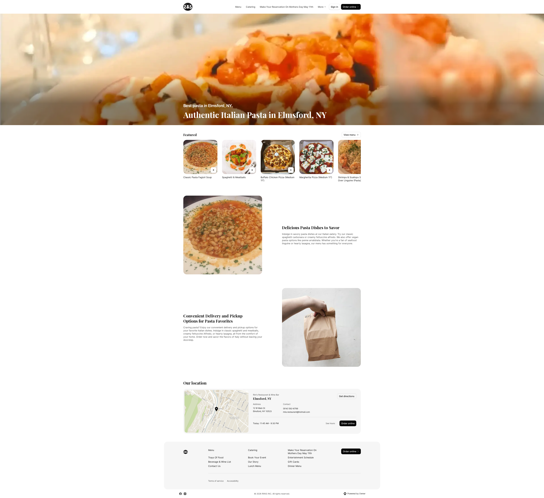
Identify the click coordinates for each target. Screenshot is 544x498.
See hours (330, 423)
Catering (250, 6)
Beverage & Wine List (219, 461)
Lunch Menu (254, 466)
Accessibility (233, 481)
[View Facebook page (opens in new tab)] (180, 493)
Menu (238, 6)
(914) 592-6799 (290, 408)
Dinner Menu (294, 466)
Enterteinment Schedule (301, 457)
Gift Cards (293, 461)
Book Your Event (257, 457)
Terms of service (216, 481)
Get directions (346, 396)
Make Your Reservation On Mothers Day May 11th (286, 6)
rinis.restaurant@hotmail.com (296, 412)
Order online (348, 423)
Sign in (334, 6)
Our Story (253, 461)
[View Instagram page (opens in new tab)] (185, 493)
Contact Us (214, 466)
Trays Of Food (215, 457)
